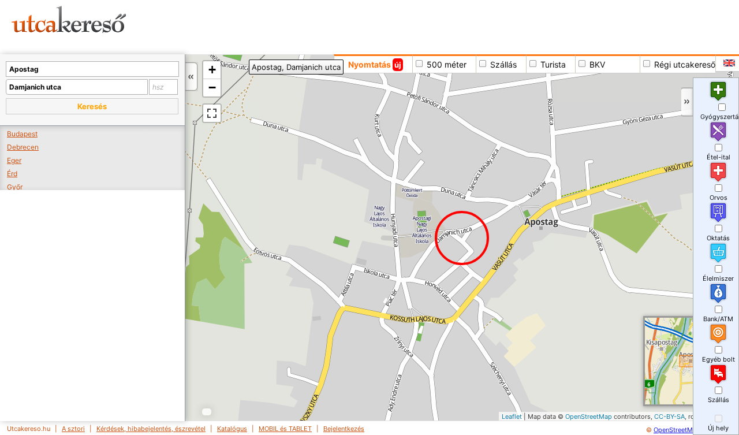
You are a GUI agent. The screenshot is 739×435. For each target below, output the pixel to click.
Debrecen (23, 147)
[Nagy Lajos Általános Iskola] (404, 242)
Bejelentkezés (343, 429)
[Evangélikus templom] (388, 238)
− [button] (212, 87)
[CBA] (387, 300)
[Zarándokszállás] (385, 191)
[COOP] (399, 284)
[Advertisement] (442, 26)
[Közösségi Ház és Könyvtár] (457, 327)
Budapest (22, 134)
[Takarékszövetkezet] (477, 297)
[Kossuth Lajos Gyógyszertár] (393, 257)
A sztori (73, 429)
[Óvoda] (400, 190)
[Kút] (381, 312)
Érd (12, 174)
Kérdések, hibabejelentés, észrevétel (151, 429)
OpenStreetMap (588, 416)
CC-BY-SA (669, 416)
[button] (92, 106)
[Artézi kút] (416, 315)
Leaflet (512, 416)
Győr (15, 187)
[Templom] (460, 237)
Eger (14, 160)
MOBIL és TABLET (285, 429)
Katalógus (232, 429)
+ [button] (212, 69)
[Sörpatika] (359, 312)
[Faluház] (362, 262)
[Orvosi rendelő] (423, 333)
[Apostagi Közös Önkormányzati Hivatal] (436, 316)
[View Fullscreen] (212, 113)
